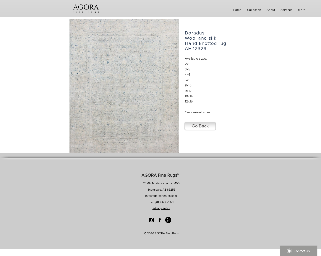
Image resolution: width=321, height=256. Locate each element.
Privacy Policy (161, 208)
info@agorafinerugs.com (161, 195)
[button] (254, 9)
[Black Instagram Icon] (151, 220)
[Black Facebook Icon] (160, 220)
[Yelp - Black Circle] (168, 220)
